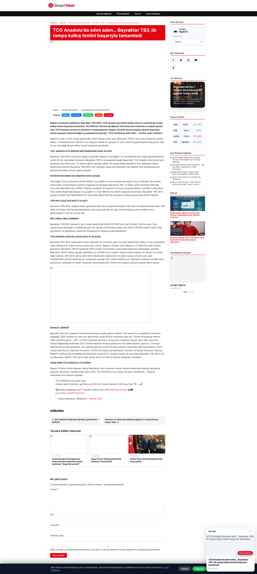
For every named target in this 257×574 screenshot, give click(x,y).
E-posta (55, 525)
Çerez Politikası (153, 14)
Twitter (65, 115)
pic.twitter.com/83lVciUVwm (70, 393)
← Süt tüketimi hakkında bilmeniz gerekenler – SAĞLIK (75, 420)
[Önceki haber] (195, 86)
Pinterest (108, 115)
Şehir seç (177, 36)
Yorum (54, 489)
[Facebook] (173, 60)
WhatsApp (88, 115)
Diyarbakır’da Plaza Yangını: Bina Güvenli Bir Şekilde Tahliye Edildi (185, 173)
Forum (138, 14)
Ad (52, 514)
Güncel (63, 23)
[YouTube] (196, 60)
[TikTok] (173, 68)
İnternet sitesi (57, 535)
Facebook (76, 115)
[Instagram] (188, 60)
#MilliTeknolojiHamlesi (115, 389)
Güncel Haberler (104, 14)
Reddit (98, 115)
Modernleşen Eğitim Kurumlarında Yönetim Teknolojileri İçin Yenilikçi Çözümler (186, 159)
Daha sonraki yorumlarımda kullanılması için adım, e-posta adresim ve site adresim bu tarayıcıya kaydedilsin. (105, 549)
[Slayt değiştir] (183, 292)
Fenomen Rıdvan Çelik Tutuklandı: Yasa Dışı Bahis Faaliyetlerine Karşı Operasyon (188, 167)
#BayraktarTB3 (89, 384)
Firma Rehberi (123, 14)
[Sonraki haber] (200, 86)
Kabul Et (199, 569)
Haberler (53, 23)
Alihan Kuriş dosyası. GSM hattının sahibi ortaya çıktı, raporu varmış (186, 183)
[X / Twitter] (181, 60)
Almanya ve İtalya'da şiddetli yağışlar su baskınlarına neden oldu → (131, 420)
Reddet (185, 569)
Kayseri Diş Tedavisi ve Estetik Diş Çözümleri (186, 178)
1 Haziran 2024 (95, 398)
